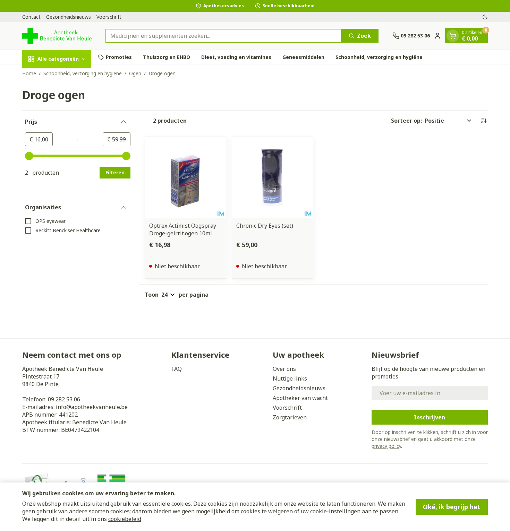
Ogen (135, 73)
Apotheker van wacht (300, 398)
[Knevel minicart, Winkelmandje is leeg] (453, 35)
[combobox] (223, 36)
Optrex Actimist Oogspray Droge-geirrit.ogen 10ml (182, 229)
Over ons (284, 369)
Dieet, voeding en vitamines (236, 57)
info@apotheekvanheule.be (92, 407)
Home (29, 73)
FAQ (176, 369)
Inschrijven (429, 417)
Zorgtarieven (290, 417)
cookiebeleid (124, 519)
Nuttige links (290, 378)
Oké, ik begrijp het (452, 507)
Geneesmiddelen (303, 57)
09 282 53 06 (64, 399)
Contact (31, 17)
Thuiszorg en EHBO (166, 57)
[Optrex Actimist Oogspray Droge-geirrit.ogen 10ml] (185, 177)
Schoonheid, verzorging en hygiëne (379, 57)
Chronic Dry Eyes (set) (264, 225)
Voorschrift (108, 17)
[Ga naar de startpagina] (57, 36)
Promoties (119, 57)
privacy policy (386, 446)
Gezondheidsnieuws (68, 17)
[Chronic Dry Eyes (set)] (272, 177)
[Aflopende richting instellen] (483, 120)
